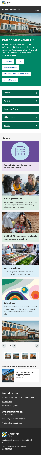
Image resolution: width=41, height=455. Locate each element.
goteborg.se (6, 440)
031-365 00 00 (7, 449)
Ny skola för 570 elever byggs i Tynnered (25, 373)
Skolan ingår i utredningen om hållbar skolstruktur (17, 166)
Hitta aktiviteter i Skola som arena (16, 74)
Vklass (20, 61)
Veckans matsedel (10, 67)
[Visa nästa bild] (14, 346)
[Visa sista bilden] (4, 346)
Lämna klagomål (10, 80)
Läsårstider (8, 61)
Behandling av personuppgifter (13, 419)
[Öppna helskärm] (37, 346)
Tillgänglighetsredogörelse (12, 423)
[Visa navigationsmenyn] (37, 9)
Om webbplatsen (8, 415)
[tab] (7, 355)
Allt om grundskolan (13, 198)
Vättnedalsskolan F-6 (11, 9)
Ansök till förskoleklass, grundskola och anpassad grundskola (20, 237)
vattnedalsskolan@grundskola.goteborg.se (18, 397)
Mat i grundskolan (12, 268)
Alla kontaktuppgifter (10, 406)
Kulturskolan (10, 303)
